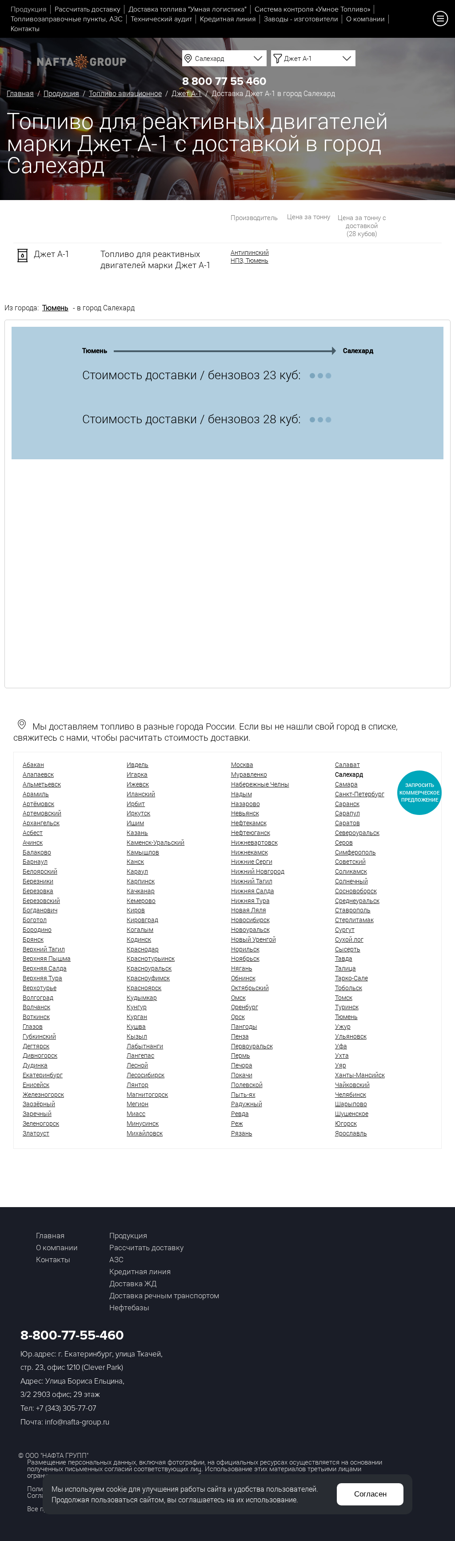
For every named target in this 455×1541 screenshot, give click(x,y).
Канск (135, 861)
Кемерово (141, 900)
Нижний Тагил (251, 881)
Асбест (33, 832)
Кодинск (139, 939)
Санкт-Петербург (359, 794)
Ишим (135, 823)
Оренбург (244, 1007)
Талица (345, 968)
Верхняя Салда (45, 968)
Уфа (341, 1046)
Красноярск (144, 987)
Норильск (245, 949)
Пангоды (244, 1026)
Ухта (342, 1055)
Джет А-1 (187, 93)
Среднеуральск (357, 900)
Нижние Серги (251, 861)
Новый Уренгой (253, 939)
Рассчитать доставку (87, 9)
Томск (343, 997)
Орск (238, 1016)
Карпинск (141, 881)
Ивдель (137, 764)
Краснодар (143, 949)
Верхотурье (39, 987)
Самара (346, 784)
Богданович (40, 910)
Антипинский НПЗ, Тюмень (250, 257)
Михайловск (145, 1133)
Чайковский (352, 1084)
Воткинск (36, 1016)
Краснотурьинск (151, 958)
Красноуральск (149, 968)
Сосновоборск (356, 891)
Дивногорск (40, 1055)
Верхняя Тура (42, 978)
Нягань (241, 968)
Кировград (142, 919)
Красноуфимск (148, 978)
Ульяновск (351, 1036)
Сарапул (347, 813)
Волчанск (36, 1007)
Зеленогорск (41, 1123)
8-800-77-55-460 (72, 1335)
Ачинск (33, 842)
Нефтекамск (249, 823)
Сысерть (347, 949)
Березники (38, 881)
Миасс (136, 1113)
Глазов (33, 1026)
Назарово (245, 803)
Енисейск (36, 1084)
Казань (137, 832)
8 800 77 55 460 (224, 81)
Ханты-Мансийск (360, 1075)
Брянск (33, 939)
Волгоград (38, 997)
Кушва (136, 1026)
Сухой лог (349, 939)
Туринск (347, 1007)
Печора (241, 1065)
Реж (237, 1123)
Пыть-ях (243, 1094)
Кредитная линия (228, 19)
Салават (347, 764)
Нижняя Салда (252, 891)
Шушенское (351, 1113)
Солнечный (351, 881)
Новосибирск (250, 919)
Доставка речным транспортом (164, 1295)
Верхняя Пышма (47, 958)
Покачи (241, 1075)
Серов (344, 842)
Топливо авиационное (125, 93)
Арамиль (36, 794)
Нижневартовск (254, 842)
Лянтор (137, 1084)
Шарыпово (351, 1104)
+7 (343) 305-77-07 (66, 1408)
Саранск (347, 803)
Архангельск (41, 823)
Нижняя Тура (250, 900)
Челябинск (350, 1094)
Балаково (37, 852)
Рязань (241, 1133)
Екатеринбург (43, 1075)
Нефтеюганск (250, 832)
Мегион (137, 1104)
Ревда (240, 1113)
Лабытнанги (145, 1046)
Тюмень (55, 307)
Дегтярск (36, 1046)
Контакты (25, 28)
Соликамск (351, 871)
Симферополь (355, 852)
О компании (365, 19)
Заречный (37, 1113)
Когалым (140, 929)
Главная (20, 93)
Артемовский (42, 813)
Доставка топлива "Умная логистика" (187, 9)
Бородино (37, 929)
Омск (238, 997)
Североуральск (357, 832)
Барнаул (35, 861)
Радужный (246, 1104)
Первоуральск (252, 1046)
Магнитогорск (147, 1094)
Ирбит (136, 803)
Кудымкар (142, 997)
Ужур (343, 1026)
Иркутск (138, 813)
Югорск (346, 1123)
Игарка (137, 774)
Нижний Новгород (257, 871)
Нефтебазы (129, 1307)
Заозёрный (39, 1104)
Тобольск (348, 987)
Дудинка (35, 1065)
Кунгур (137, 1007)
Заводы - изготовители (301, 19)
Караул (137, 871)
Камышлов (143, 852)
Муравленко (249, 774)
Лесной (137, 1065)
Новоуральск (250, 929)
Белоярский (40, 871)
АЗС (116, 1259)
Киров (136, 910)
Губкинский (39, 1036)
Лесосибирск (145, 1075)
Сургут (345, 929)
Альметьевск (42, 784)
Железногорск (43, 1094)
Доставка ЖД (132, 1283)
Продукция (29, 9)
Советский (350, 861)
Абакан (33, 764)
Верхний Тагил (44, 949)
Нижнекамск (249, 852)
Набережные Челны (260, 784)
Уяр (340, 1065)
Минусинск (143, 1123)
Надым (241, 794)
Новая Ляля (248, 910)
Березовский (41, 900)
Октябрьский (250, 987)
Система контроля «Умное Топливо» (312, 9)
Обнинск (243, 978)
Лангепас (140, 1055)
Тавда (343, 958)
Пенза (240, 1036)
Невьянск (245, 813)
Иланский (141, 794)
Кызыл (137, 1036)
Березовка (38, 891)
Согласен (370, 1494)
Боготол (35, 919)
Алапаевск (38, 774)
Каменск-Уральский (155, 842)
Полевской (247, 1084)
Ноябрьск (245, 958)
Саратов (347, 823)
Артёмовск (38, 803)
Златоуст (36, 1133)
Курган (137, 1016)
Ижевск (138, 784)
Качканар (141, 891)
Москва (242, 764)
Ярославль (351, 1133)
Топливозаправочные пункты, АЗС (67, 19)
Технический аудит (161, 19)
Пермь (240, 1055)
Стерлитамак (354, 919)
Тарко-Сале (351, 978)
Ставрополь (353, 910)
